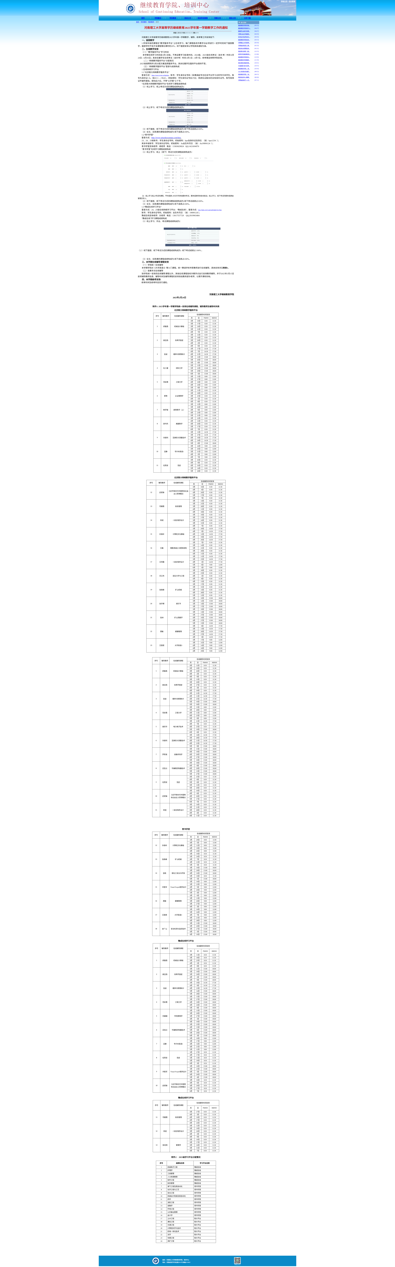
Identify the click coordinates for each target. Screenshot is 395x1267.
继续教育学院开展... (244, 25)
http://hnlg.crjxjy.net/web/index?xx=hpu (210, 210)
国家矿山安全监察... (244, 31)
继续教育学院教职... (244, 60)
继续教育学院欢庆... (244, 40)
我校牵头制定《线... (244, 51)
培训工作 (186, 18)
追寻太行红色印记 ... (244, 37)
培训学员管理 (201, 18)
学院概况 (156, 18)
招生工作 (230, 18)
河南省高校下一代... (244, 80)
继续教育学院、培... (244, 68)
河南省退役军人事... (244, 45)
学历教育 (171, 18)
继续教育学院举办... (244, 57)
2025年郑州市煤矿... (244, 71)
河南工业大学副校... (244, 34)
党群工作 (215, 18)
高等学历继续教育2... (244, 54)
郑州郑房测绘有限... (244, 63)
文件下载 (247, 18)
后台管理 (292, 1)
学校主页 (284, 1)
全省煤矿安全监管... (244, 66)
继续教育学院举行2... (244, 28)
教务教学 (151, 22)
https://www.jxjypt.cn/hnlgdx (160, 75)
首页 (143, 18)
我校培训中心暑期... (244, 77)
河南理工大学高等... (244, 42)
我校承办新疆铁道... (244, 48)
